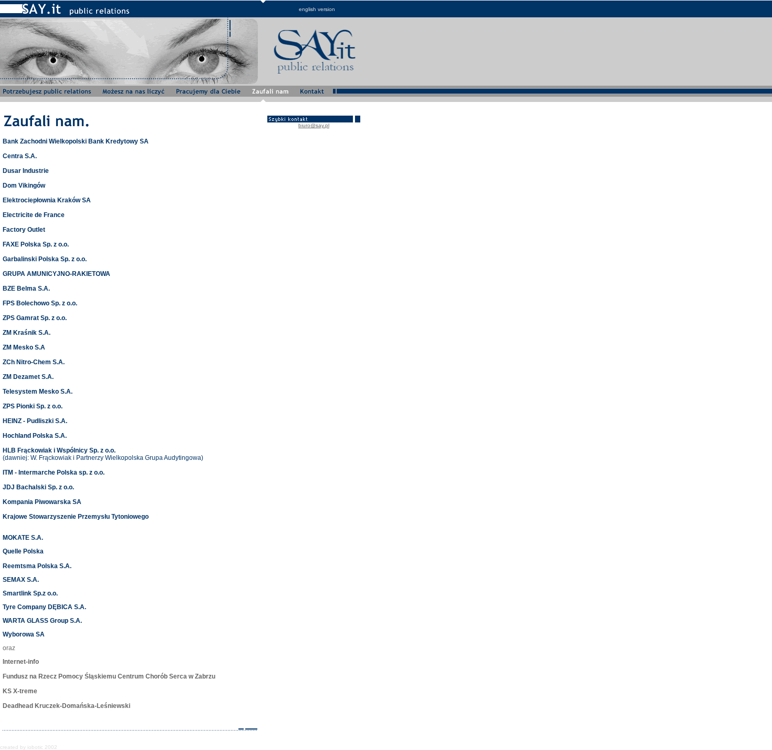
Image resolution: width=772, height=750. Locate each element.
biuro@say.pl (313, 125)
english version (317, 9)
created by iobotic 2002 (28, 747)
